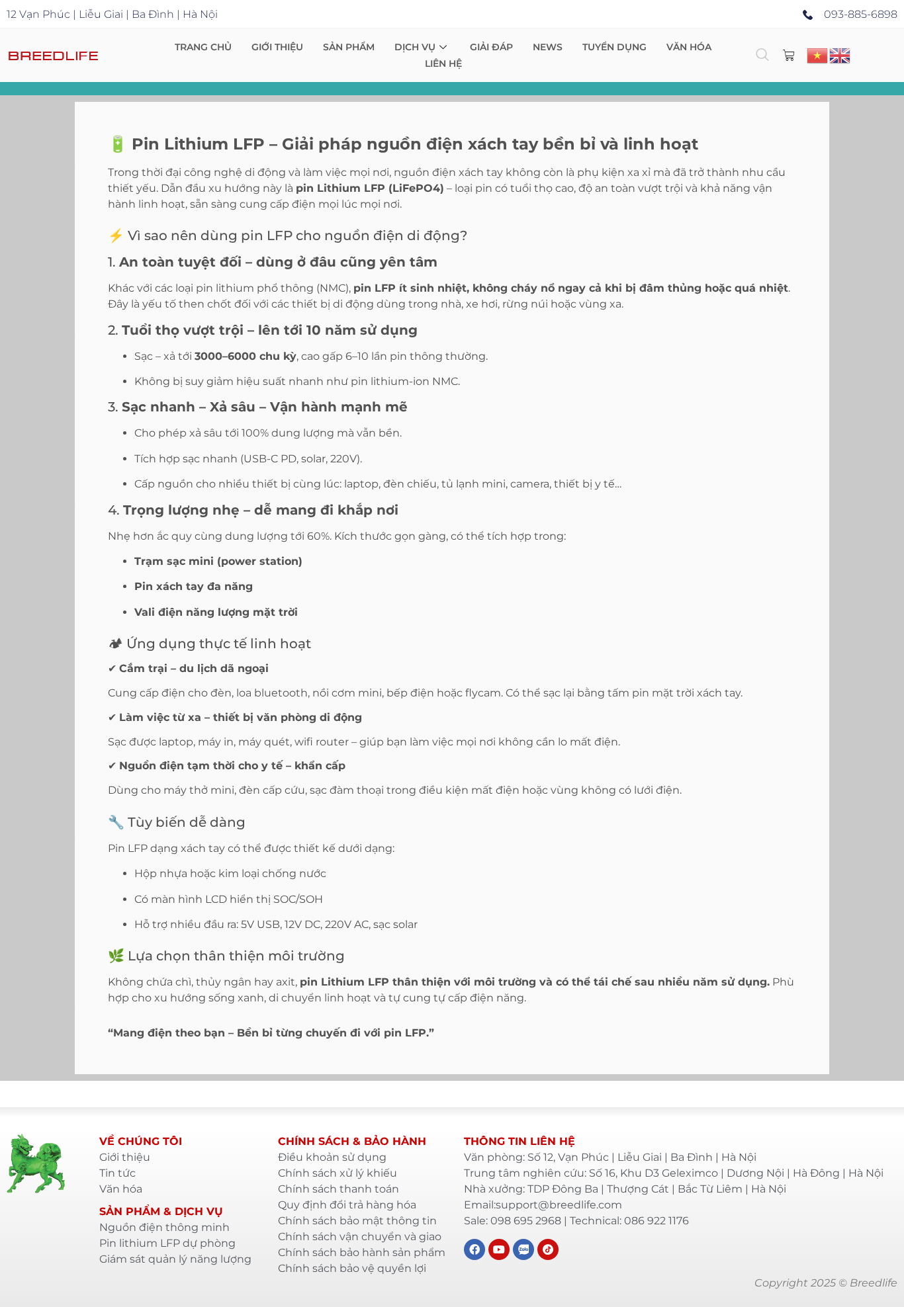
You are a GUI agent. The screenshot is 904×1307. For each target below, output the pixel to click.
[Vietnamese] (818, 54)
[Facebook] (474, 1249)
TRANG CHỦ (203, 47)
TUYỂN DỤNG (614, 47)
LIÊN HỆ (443, 63)
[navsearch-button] (762, 55)
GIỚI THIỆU (277, 47)
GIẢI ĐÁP (491, 47)
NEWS (548, 47)
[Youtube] (499, 1249)
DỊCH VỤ (414, 47)
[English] (840, 54)
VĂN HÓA (688, 47)
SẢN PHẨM (349, 47)
